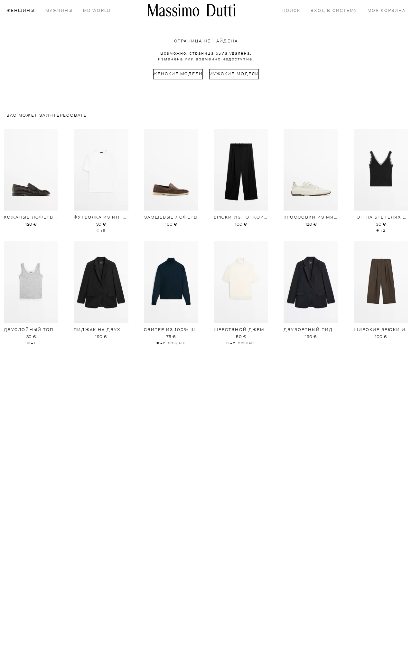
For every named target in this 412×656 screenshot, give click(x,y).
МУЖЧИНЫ (59, 11)
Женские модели (178, 74)
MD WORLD (97, 11)
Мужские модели (234, 74)
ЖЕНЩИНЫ (20, 11)
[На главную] (192, 10)
